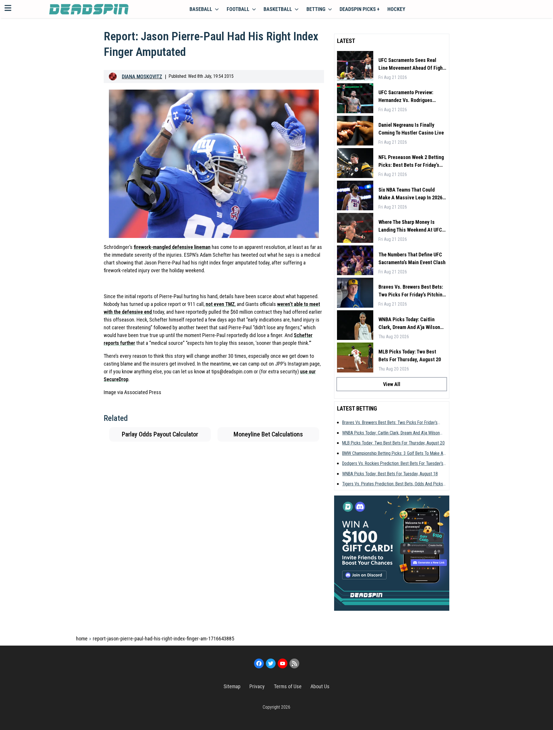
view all (391, 384)
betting (315, 9)
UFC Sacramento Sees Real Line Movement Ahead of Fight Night (411, 64)
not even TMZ (220, 304)
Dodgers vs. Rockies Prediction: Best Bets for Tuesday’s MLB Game (392, 464)
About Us (319, 686)
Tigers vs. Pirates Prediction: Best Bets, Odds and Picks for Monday (392, 484)
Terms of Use (288, 686)
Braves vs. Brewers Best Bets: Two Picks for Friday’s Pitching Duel (411, 291)
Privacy (257, 686)
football (238, 9)
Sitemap (232, 686)
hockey (396, 9)
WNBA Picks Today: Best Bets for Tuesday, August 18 (390, 473)
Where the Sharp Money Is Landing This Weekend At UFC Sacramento (410, 226)
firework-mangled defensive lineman (172, 247)
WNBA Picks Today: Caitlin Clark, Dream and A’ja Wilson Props (409, 323)
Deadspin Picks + (360, 9)
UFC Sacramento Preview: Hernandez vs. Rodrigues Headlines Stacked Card (405, 96)
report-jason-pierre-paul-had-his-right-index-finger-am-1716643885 (163, 639)
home (82, 639)
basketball (278, 9)
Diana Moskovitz (142, 76)
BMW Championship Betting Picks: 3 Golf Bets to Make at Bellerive (393, 454)
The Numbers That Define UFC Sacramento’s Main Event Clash (412, 258)
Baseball (201, 9)
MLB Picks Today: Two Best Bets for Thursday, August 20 (409, 355)
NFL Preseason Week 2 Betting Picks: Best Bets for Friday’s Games (411, 161)
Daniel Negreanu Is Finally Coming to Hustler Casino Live (411, 129)
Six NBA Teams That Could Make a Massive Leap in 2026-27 (411, 194)
